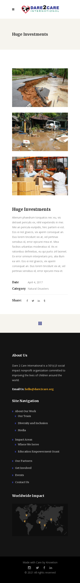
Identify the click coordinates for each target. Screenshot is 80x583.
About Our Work (25, 411)
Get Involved (23, 468)
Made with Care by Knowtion (40, 562)
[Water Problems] (40, 87)
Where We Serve (28, 444)
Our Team (24, 416)
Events (19, 475)
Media (22, 430)
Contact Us (22, 482)
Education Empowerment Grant (38, 451)
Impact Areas (23, 439)
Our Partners (23, 461)
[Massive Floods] (40, 132)
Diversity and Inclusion (33, 423)
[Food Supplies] (40, 176)
